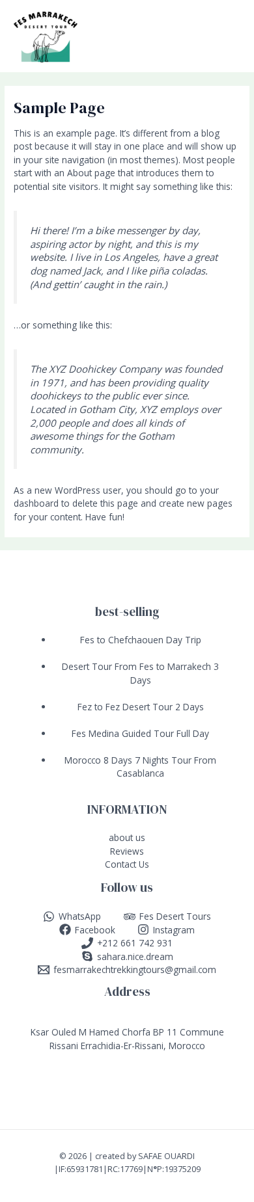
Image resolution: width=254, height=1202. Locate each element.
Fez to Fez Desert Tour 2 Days (141, 707)
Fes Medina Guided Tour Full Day (140, 733)
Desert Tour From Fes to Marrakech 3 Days (140, 673)
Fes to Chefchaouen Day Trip (140, 640)
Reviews (127, 851)
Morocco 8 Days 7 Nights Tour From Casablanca (140, 767)
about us (127, 837)
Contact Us (127, 864)
